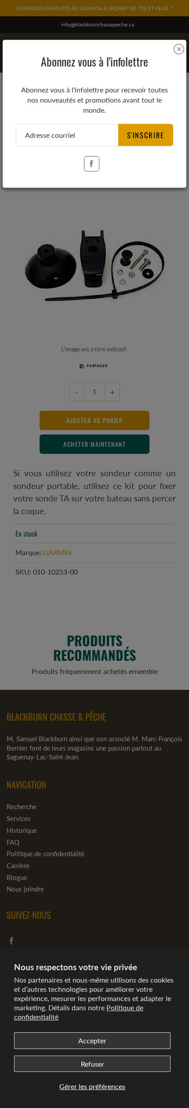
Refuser (92, 1064)
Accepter (92, 1040)
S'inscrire (146, 134)
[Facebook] (91, 163)
